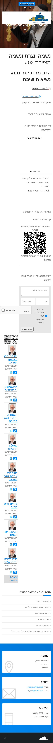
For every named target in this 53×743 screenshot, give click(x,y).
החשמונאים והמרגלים (9, 388)
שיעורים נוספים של (14, 339)
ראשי (28, 44)
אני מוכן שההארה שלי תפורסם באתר (39, 316)
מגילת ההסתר (12, 447)
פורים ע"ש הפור (10, 505)
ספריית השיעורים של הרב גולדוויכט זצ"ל (30, 631)
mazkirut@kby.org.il (35, 687)
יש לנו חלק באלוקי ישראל (10, 359)
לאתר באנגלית (27, 4)
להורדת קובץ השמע (37, 190)
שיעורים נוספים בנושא (7, 339)
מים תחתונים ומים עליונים (8, 560)
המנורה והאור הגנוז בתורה (9, 418)
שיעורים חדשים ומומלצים (37, 607)
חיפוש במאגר (42, 601)
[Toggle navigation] (5, 15)
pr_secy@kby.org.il (35, 690)
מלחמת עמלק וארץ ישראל (10, 476)
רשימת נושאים (42, 613)
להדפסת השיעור (31, 96)
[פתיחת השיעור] (11, 372)
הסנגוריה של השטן (8, 533)
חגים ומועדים (42, 625)
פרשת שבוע (43, 619)
